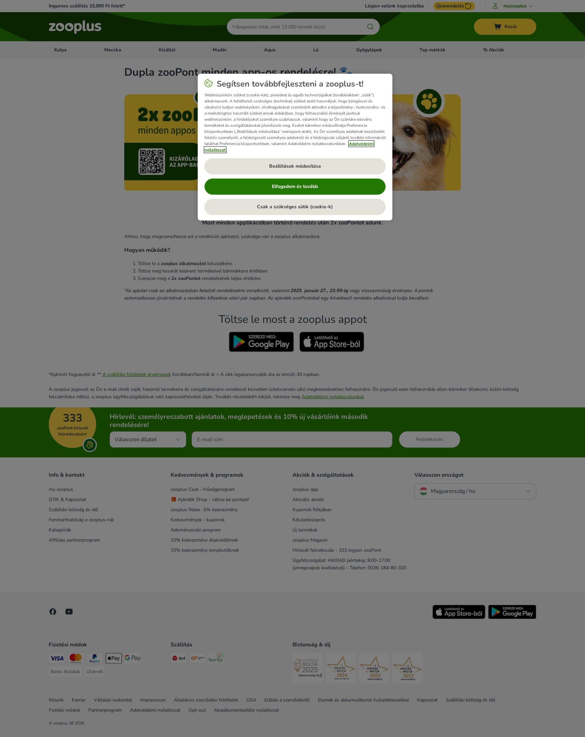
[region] (295, 147)
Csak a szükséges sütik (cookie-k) (295, 207)
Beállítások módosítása (295, 166)
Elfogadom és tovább (295, 186)
